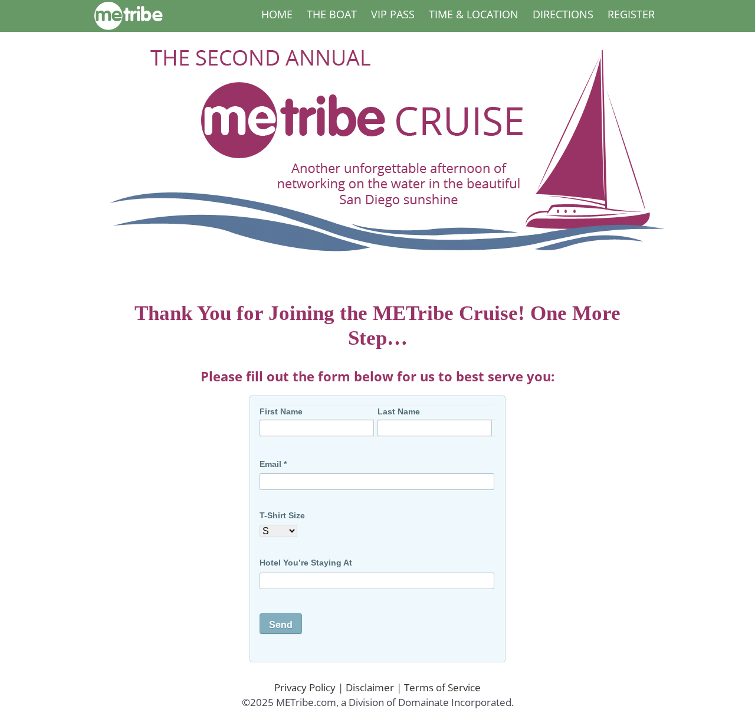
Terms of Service (442, 687)
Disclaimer (370, 687)
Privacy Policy (305, 687)
